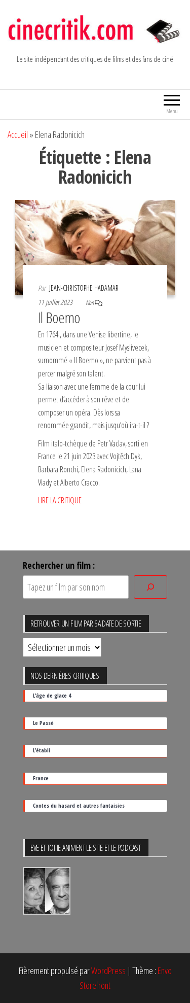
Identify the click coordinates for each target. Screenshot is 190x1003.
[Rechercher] (150, 587)
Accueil (18, 134)
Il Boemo (59, 317)
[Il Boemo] (95, 246)
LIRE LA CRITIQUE (60, 500)
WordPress (108, 970)
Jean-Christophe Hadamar (84, 288)
